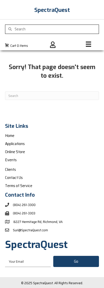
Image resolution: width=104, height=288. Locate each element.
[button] (76, 261)
